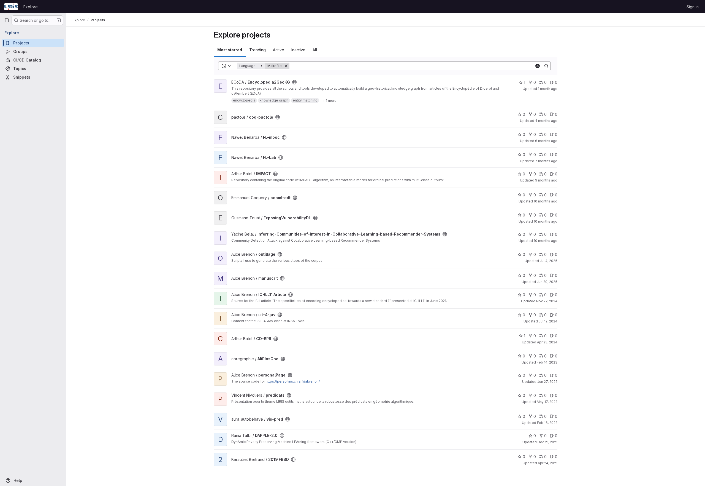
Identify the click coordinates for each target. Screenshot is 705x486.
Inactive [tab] (298, 49)
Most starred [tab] (229, 49)
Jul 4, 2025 (548, 261)
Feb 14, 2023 (547, 362)
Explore (30, 6)
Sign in (693, 6)
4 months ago (546, 121)
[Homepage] (11, 6)
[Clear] (537, 66)
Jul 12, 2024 (548, 321)
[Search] (546, 66)
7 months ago (546, 161)
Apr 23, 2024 (547, 342)
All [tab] (315, 49)
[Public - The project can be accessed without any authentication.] (294, 82)
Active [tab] (278, 49)
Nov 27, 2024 (546, 301)
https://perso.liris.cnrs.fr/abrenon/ (293, 381)
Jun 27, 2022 (547, 382)
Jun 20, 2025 (547, 282)
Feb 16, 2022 (547, 423)
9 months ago (546, 180)
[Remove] (286, 66)
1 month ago (547, 89)
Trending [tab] (257, 49)
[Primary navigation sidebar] (6, 20)
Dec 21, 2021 (547, 442)
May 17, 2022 (547, 402)
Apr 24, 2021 (547, 463)
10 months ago (545, 201)
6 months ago (546, 141)
